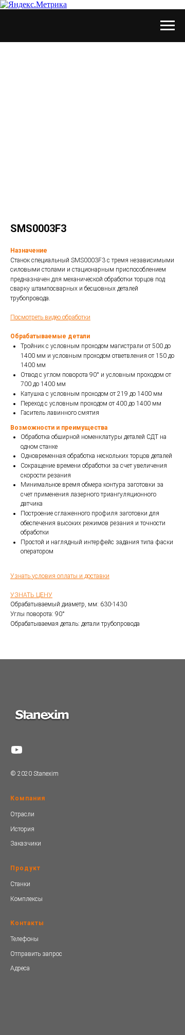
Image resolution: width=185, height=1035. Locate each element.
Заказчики (25, 843)
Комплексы (26, 899)
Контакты (27, 923)
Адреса (20, 968)
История (22, 829)
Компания (27, 798)
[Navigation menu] (167, 26)
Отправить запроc (36, 953)
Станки (20, 884)
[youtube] (16, 749)
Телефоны (24, 939)
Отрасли (22, 814)
